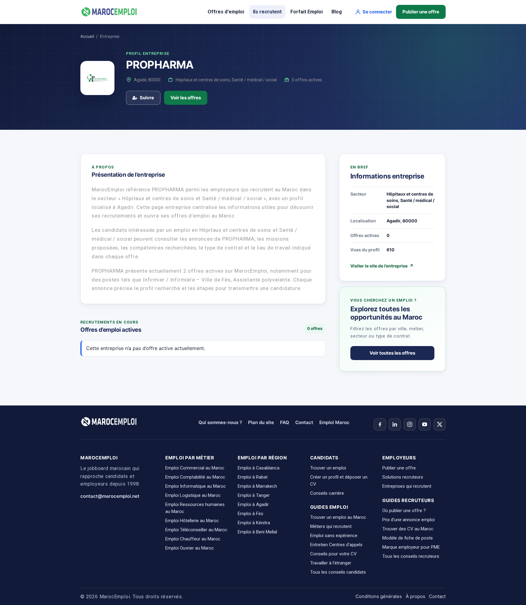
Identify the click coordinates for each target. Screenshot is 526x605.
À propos (415, 596)
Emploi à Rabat (253, 477)
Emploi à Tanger (254, 495)
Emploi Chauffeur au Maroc (192, 539)
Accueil (87, 36)
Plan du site (261, 422)
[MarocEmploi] (109, 12)
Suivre (147, 98)
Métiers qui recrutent (331, 526)
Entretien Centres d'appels (336, 544)
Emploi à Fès (250, 513)
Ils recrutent (267, 12)
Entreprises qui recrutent (406, 486)
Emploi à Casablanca (258, 468)
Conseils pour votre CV (333, 554)
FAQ (284, 422)
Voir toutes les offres (392, 353)
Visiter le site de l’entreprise (381, 265)
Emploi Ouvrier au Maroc (189, 548)
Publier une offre (420, 12)
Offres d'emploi (226, 12)
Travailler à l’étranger (330, 563)
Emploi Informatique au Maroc (195, 486)
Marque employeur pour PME (411, 547)
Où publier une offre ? (404, 510)
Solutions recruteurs (402, 477)
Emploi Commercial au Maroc (194, 468)
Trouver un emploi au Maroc (338, 517)
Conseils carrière (327, 493)
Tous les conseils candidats (338, 572)
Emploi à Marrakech (257, 486)
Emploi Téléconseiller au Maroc (196, 529)
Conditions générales (379, 596)
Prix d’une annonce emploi (408, 519)
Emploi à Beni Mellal (257, 532)
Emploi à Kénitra (254, 522)
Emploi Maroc (334, 422)
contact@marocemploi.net (109, 496)
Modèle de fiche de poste (407, 538)
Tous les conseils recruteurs (410, 556)
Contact (304, 422)
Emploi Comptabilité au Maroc (195, 477)
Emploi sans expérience (333, 535)
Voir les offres (185, 98)
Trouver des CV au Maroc (407, 529)
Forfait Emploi (306, 12)
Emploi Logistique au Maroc (193, 495)
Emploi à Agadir (253, 504)
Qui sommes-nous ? (220, 422)
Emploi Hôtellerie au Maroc (192, 520)
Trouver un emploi (328, 468)
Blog (336, 12)
